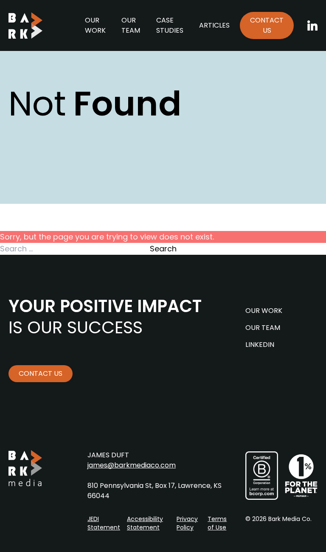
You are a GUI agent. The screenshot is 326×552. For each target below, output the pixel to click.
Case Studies (169, 25)
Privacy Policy (187, 523)
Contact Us (267, 25)
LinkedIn (259, 344)
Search (163, 248)
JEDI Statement (103, 523)
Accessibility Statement (145, 523)
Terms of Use (217, 523)
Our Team (130, 25)
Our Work (95, 25)
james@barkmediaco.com (131, 465)
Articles (214, 25)
